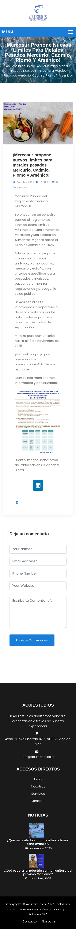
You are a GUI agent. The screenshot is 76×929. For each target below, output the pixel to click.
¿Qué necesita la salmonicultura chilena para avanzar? (38, 842)
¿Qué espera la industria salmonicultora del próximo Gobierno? (38, 872)
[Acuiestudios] (38, 13)
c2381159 (44, 182)
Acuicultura (45, 66)
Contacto (38, 800)
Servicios (38, 793)
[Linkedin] (38, 485)
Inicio (31, 66)
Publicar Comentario (32, 640)
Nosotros (38, 786)
